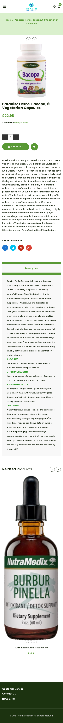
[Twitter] (13, 248)
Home (8, 19)
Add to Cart (17, 146)
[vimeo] (21, 248)
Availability (8, 122)
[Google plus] (29, 248)
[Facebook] (5, 248)
